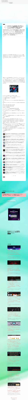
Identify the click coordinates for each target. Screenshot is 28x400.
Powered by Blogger (14, 397)
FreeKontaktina (5, 0)
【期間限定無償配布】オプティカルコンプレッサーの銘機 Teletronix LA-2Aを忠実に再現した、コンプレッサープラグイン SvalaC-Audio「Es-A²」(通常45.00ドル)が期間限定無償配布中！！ (14, 328)
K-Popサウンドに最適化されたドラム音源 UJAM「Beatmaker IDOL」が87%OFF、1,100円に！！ (13, 144)
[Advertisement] (14, 19)
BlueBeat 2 (4, 132)
